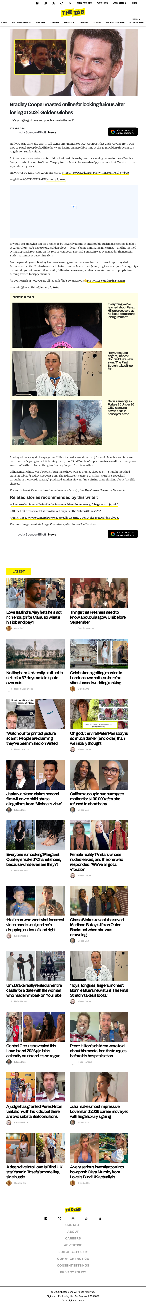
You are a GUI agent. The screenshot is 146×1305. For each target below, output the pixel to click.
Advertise (119, 2)
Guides (97, 22)
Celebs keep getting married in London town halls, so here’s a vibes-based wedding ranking (96, 677)
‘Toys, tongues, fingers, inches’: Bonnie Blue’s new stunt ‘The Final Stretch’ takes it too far (120, 361)
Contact (102, 2)
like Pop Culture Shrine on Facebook (102, 490)
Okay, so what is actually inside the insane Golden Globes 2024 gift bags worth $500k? (64, 504)
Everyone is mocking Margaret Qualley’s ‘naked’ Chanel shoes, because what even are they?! (33, 859)
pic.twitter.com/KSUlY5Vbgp (111, 172)
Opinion (83, 22)
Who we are (84, 2)
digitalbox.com (76, 1300)
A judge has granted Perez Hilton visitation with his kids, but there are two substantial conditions (34, 1111)
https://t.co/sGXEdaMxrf (77, 172)
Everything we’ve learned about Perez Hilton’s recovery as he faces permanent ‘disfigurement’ (121, 310)
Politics (69, 22)
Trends (40, 22)
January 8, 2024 (56, 179)
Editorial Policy (73, 1252)
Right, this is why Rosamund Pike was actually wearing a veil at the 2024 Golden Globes (65, 517)
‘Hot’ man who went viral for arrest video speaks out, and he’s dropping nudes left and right (35, 924)
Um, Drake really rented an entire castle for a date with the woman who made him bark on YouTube (34, 990)
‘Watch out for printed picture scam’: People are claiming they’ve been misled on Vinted (32, 738)
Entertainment (22, 22)
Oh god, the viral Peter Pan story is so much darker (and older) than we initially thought (99, 738)
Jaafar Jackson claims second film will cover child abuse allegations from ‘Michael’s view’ (34, 799)
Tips (135, 2)
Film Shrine (136, 22)
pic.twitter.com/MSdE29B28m (106, 280)
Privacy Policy (73, 1272)
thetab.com (66, 1292)
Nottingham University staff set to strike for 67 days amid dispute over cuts (34, 677)
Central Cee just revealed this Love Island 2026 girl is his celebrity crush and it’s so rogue (33, 1051)
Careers (73, 1238)
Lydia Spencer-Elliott (32, 132)
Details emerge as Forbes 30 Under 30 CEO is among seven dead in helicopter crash (121, 407)
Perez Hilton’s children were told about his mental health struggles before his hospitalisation (98, 1051)
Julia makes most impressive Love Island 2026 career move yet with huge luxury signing (99, 1111)
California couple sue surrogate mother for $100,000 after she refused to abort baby (97, 799)
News (4, 22)
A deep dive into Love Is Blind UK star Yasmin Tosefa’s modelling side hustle (34, 1172)
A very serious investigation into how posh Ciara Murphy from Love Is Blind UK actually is (97, 1172)
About (73, 1231)
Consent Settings (73, 1265)
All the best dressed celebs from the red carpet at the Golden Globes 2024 (56, 511)
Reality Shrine (115, 22)
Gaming (54, 22)
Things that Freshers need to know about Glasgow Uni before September (98, 617)
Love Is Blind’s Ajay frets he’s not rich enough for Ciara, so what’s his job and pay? (33, 617)
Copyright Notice (73, 1258)
